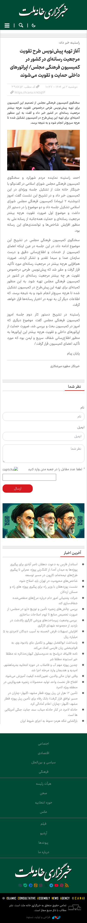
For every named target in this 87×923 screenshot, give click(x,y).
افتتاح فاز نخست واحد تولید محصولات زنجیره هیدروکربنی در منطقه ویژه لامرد (40, 684)
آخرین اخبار (72, 553)
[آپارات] (61, 885)
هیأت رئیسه (43, 783)
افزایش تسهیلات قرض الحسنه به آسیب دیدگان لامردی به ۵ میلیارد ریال (40, 634)
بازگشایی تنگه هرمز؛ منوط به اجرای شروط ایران (48, 721)
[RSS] (66, 885)
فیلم (43, 824)
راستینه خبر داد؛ (69, 42)
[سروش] (30, 885)
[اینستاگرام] (40, 885)
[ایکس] (46, 885)
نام (82, 407)
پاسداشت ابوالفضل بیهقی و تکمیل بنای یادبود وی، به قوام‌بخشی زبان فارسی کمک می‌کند (44, 645)
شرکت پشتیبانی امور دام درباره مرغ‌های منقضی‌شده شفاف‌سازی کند (45, 600)
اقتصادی (43, 753)
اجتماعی (43, 743)
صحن (43, 793)
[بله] (25, 885)
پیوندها (43, 842)
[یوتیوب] (56, 885)
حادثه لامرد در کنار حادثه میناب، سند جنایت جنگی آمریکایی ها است (41, 712)
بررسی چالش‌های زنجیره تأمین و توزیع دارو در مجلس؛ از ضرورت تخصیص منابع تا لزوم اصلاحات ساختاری (42, 611)
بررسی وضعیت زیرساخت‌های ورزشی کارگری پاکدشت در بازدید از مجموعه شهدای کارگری (43, 623)
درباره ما (43, 852)
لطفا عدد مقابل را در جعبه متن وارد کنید (56, 469)
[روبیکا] (20, 885)
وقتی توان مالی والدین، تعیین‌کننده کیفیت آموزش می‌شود (41, 676)
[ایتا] (35, 885)
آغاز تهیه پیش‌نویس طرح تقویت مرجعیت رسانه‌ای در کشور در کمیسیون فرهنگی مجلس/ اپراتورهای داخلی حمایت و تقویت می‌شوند (45, 63)
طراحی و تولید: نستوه (38, 917)
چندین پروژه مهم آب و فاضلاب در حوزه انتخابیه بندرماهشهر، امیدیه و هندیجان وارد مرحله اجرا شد (40, 667)
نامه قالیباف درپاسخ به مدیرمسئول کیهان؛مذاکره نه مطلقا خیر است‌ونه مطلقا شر (41, 656)
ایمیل (80, 427)
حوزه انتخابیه (43, 802)
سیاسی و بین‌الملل (43, 762)
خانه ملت (43, 11)
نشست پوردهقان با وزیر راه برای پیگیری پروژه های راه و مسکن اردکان (43, 589)
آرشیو (43, 833)
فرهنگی (43, 772)
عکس (43, 812)
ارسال (17, 488)
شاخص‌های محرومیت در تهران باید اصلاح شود (48, 581)
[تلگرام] (51, 885)
